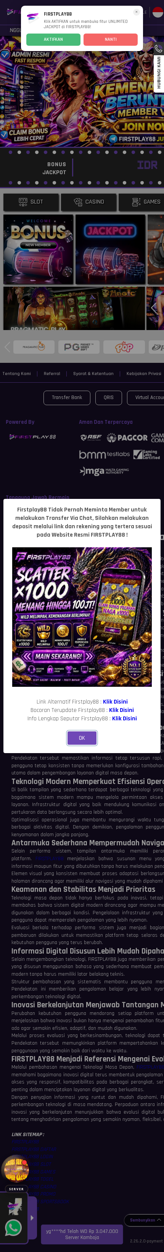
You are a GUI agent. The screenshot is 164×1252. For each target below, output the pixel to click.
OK (82, 738)
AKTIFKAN (53, 39)
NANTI (111, 39)
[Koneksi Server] (16, 1170)
